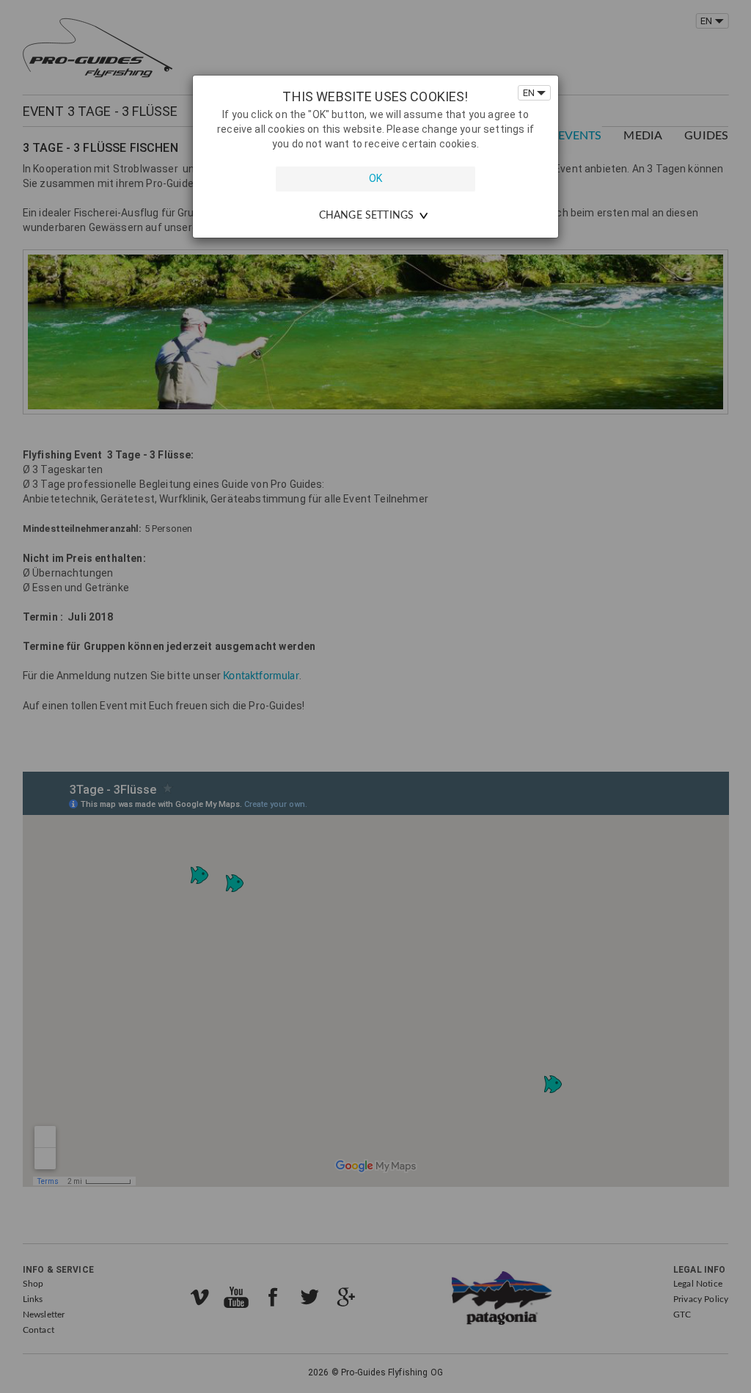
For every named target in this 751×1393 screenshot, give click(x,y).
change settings (366, 216)
